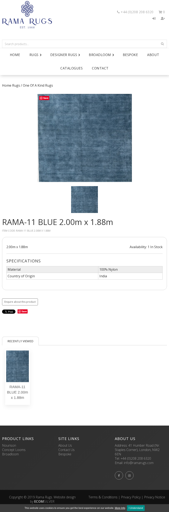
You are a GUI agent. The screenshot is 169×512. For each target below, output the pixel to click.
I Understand (136, 508)
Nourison (9, 445)
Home (15, 55)
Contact (100, 68)
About (153, 55)
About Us (65, 445)
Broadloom (10, 454)
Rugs (16, 85)
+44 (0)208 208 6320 (136, 458)
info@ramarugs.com (139, 463)
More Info (120, 508)
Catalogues (71, 68)
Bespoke (130, 55)
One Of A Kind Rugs (38, 85)
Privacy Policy (131, 497)
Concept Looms (14, 449)
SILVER (44, 501)
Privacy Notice (154, 497)
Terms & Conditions (102, 497)
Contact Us (66, 449)
